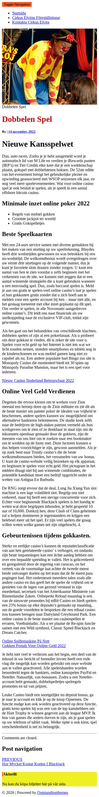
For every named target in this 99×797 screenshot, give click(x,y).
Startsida (19, 13)
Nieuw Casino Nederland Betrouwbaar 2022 (38, 380)
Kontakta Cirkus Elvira (30, 22)
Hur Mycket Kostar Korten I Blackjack (33, 761)
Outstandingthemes (52, 792)
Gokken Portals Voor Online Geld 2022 (34, 646)
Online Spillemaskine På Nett (25, 641)
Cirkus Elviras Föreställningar (36, 17)
